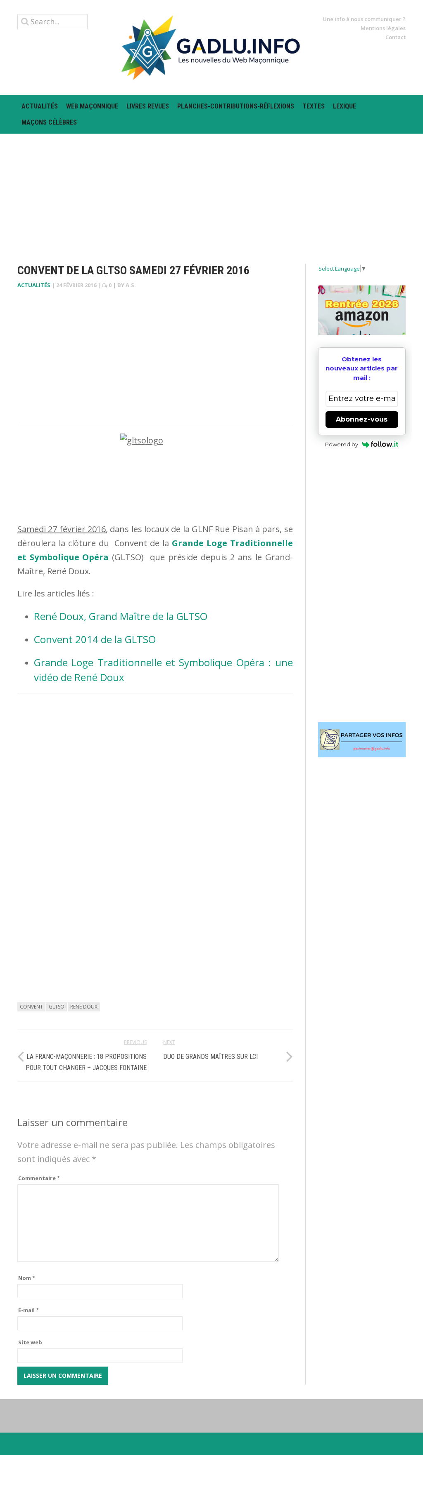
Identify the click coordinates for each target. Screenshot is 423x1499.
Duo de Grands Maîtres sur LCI (210, 1057)
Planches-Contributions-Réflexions (235, 106)
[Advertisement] (211, 191)
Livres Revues (147, 106)
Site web (30, 1342)
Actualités (39, 106)
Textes (313, 106)
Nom (26, 1278)
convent (31, 1006)
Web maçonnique (92, 106)
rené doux (83, 1006)
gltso (56, 1006)
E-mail (28, 1310)
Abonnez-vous (361, 419)
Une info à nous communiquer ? (364, 19)
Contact (395, 37)
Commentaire (39, 1178)
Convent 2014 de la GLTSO (95, 639)
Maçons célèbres (49, 122)
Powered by (341, 444)
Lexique (344, 106)
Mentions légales (383, 28)
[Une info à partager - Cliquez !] (362, 739)
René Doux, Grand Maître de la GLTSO (120, 616)
